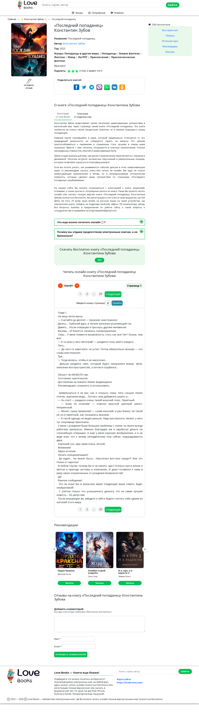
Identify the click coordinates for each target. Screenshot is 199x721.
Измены (170, 35)
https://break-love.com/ (130, 682)
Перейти (117, 303)
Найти (172, 5)
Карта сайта (124, 679)
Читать (69, 583)
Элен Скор (92, 576)
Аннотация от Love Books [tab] (63, 115)
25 (100, 294)
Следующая (113, 294)
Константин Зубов (74, 43)
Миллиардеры (170, 46)
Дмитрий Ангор (64, 574)
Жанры (79, 12)
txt (100, 260)
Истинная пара (170, 41)
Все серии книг (170, 30)
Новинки (119, 12)
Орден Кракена (66, 571)
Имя (57, 638)
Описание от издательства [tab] (82, 115)
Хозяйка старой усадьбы (96, 572)
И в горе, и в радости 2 (125, 572)
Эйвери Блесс (124, 576)
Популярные (98, 12)
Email (57, 646)
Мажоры (170, 51)
